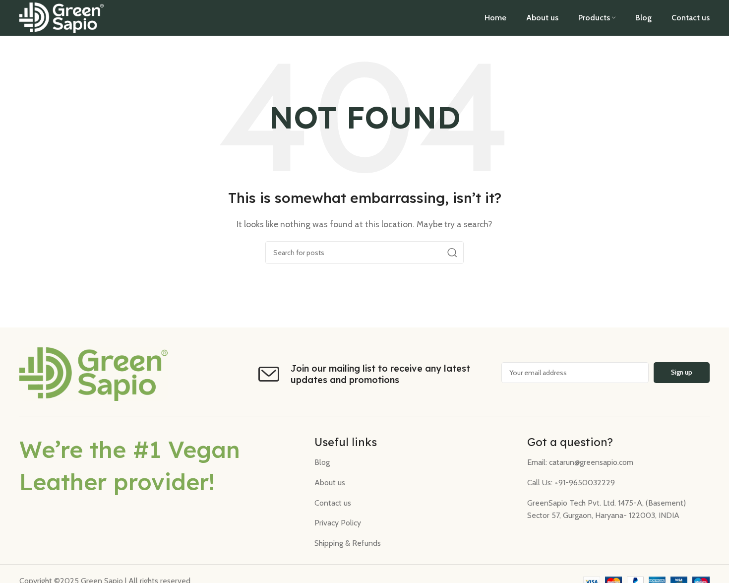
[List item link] (413, 462)
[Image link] (93, 373)
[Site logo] (61, 17)
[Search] (452, 252)
